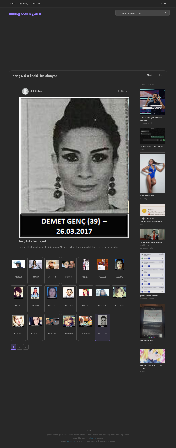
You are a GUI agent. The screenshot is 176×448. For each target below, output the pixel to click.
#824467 (52, 305)
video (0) (36, 3)
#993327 (85, 305)
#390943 (52, 277)
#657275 (102, 277)
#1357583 (18, 334)
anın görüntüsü (147, 341)
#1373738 (86, 334)
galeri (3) (24, 3)
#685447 (119, 277)
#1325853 (119, 305)
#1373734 (69, 334)
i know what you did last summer (151, 118)
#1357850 (52, 334)
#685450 (18, 305)
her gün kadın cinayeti (32, 241)
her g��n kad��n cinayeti (35, 76)
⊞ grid (150, 75)
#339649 (35, 277)
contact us (71, 441)
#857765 (69, 305)
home (12, 3)
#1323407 (102, 305)
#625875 (69, 277)
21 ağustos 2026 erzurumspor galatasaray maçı (151, 220)
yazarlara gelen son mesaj (151, 146)
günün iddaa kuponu (149, 296)
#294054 (18, 277)
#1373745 (102, 334)
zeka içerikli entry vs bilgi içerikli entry (151, 243)
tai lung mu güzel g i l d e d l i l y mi (152, 366)
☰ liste (160, 75)
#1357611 (35, 334)
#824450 (35, 305)
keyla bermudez (147, 196)
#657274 (85, 277)
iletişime (93, 438)
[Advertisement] (88, 42)
